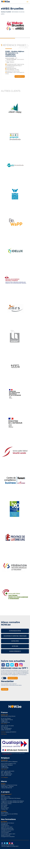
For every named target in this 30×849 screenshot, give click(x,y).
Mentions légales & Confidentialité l (10, 846)
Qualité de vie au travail (6, 827)
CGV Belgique (4, 777)
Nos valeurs (4, 806)
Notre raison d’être (15, 630)
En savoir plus (19, 76)
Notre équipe (4, 805)
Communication (5, 832)
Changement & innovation (7, 829)
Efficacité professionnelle (7, 828)
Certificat (3, 732)
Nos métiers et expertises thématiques (15, 635)
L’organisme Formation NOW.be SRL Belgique (12, 801)
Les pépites (4, 815)
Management (4, 824)
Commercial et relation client (8, 833)
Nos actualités (4, 812)
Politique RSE (4, 809)
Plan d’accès (4, 723)
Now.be (3, 795)
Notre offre (15, 641)
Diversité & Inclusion (6, 831)
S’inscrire (4, 689)
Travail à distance (5, 825)
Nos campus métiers (6, 803)
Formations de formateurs (7, 823)
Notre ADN (15, 646)
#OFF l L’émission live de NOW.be (9, 813)
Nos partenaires (5, 807)
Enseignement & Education (8, 836)
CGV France (4, 734)
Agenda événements (15, 651)
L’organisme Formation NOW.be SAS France (12, 802)
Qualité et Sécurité (5, 835)
